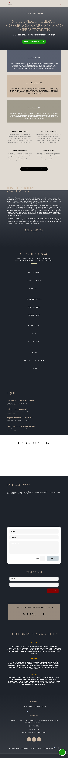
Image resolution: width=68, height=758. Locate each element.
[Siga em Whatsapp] (34, 739)
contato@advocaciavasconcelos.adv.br (34, 732)
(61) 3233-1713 (34, 614)
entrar (52, 591)
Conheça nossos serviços (34, 169)
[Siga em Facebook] (29, 739)
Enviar (53, 558)
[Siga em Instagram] (39, 739)
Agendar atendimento (34, 41)
